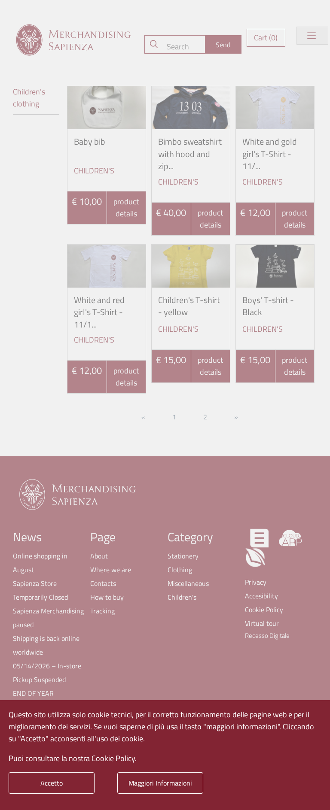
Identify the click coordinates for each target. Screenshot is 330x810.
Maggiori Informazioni (160, 783)
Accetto (51, 783)
